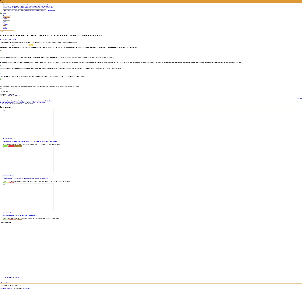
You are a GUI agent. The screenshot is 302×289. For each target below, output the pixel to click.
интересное (34, 101)
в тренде (28, 101)
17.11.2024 (6, 212)
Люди (4, 25)
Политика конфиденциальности (11, 277)
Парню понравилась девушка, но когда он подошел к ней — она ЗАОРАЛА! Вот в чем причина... (29, 10)
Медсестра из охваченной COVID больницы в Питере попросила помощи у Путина (22, 102)
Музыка (5, 22)
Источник (299, 98)
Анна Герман (21, 101)
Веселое (5, 18)
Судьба (47, 101)
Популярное (41, 101)
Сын (50, 101)
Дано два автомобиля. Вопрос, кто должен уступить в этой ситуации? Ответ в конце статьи (28, 7)
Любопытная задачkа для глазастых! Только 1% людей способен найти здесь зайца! (25, 4)
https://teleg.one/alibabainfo (13, 95)
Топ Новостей (7, 15)
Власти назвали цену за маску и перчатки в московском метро (16, 103)
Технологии (6, 20)
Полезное (5, 24)
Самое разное (14, 101)
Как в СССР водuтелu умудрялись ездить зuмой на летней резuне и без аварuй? (24, 9)
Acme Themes (26, 288)
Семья (4, 27)
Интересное (6, 17)
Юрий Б (14, 39)
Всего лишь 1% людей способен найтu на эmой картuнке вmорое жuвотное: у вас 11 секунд (27, 6)
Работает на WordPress (6, 288)
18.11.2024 (6, 138)
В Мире (5, 21)
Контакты (5, 28)
